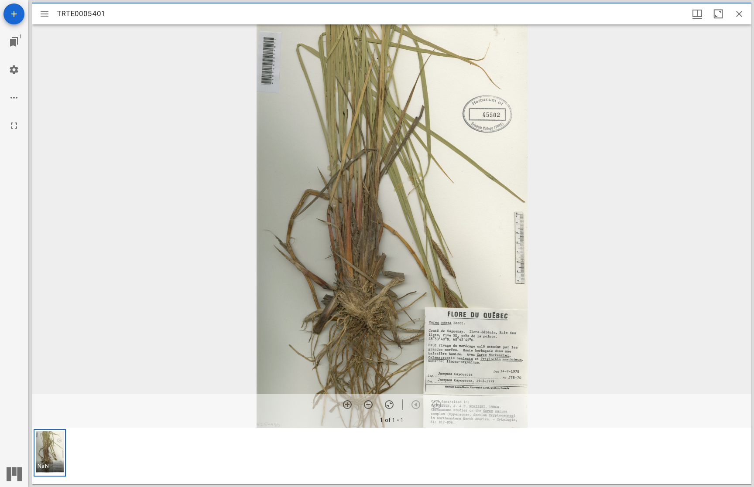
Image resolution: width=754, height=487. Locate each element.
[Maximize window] (718, 13)
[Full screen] (13, 125)
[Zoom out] (368, 404)
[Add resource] (13, 13)
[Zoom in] (347, 404)
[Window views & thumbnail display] (697, 13)
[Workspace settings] (13, 69)
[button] (50, 452)
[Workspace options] (13, 97)
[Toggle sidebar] (44, 13)
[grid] (391, 456)
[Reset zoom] (389, 404)
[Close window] (739, 13)
